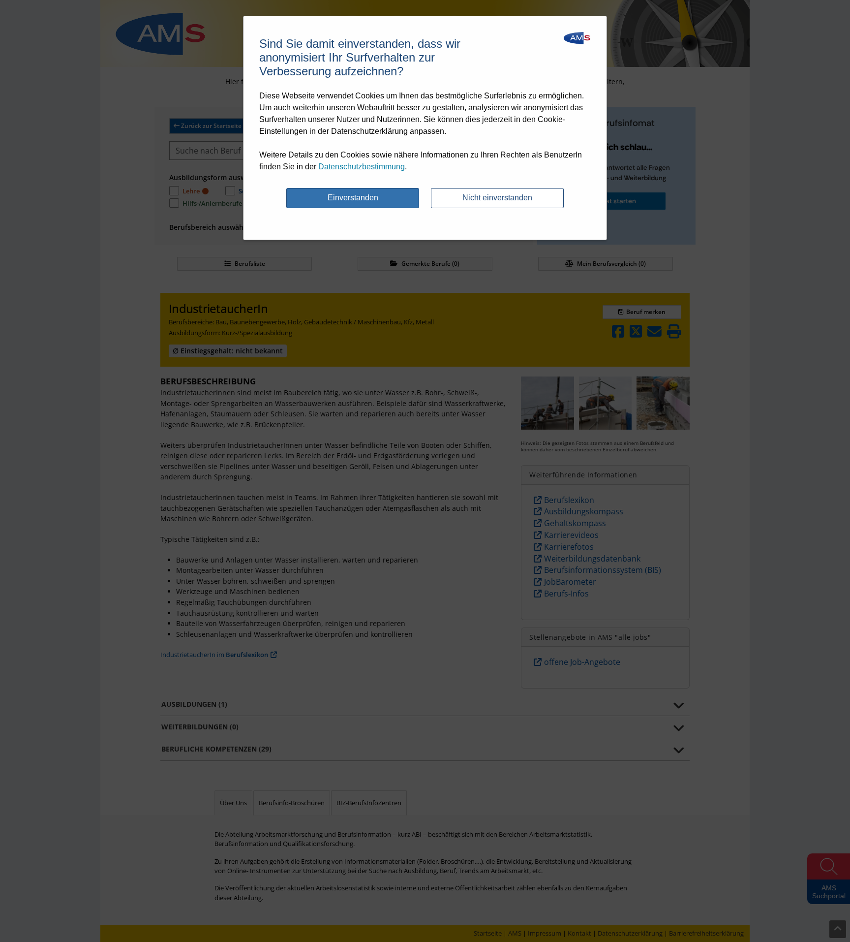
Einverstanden (353, 197)
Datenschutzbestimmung (361, 166)
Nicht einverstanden (497, 197)
